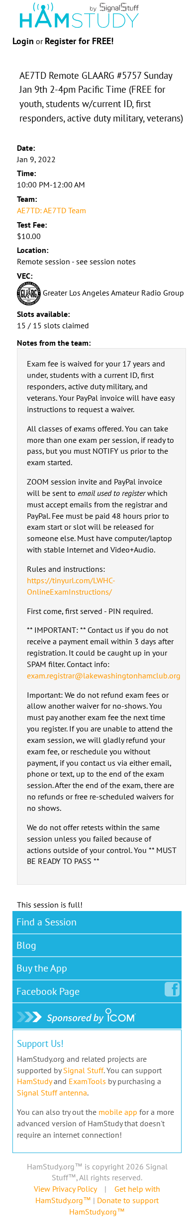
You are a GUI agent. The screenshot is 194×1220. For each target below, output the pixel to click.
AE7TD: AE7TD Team (51, 210)
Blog (26, 945)
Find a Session (46, 921)
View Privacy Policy (65, 1189)
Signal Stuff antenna (52, 1093)
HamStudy (34, 1081)
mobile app (117, 1112)
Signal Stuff (83, 1070)
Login (23, 41)
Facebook (48, 991)
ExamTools (87, 1081)
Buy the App (41, 968)
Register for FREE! (79, 41)
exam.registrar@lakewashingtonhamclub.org (104, 675)
